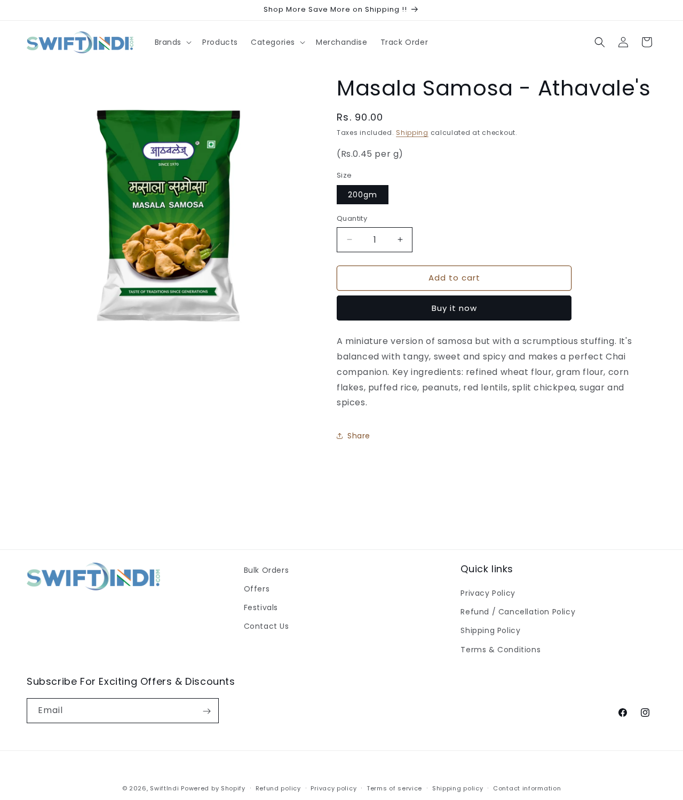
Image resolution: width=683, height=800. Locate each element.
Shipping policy (457, 788)
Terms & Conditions (500, 649)
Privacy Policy (487, 593)
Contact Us (266, 626)
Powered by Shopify (213, 788)
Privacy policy (333, 788)
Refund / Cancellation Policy (517, 612)
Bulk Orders (266, 570)
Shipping (412, 132)
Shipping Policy (490, 631)
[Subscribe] (206, 711)
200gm (362, 194)
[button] (172, 42)
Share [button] (358, 435)
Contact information (527, 788)
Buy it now (454, 308)
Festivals (261, 608)
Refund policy (278, 788)
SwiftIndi (164, 788)
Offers (257, 588)
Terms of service (394, 788)
